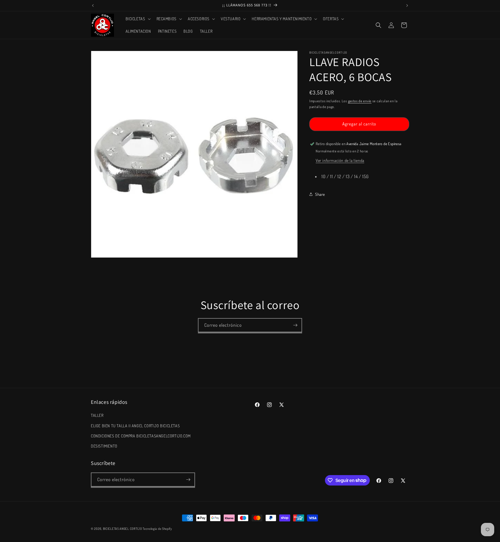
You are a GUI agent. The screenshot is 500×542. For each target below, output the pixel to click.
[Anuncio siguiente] (407, 5)
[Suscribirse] (295, 325)
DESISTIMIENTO (104, 446)
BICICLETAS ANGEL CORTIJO (122, 529)
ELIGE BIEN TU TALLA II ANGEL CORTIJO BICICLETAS (135, 425)
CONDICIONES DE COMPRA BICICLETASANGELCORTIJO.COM (141, 435)
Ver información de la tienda (340, 160)
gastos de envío (360, 101)
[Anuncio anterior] (93, 5)
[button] (137, 19)
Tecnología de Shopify (157, 529)
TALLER (97, 415)
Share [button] (320, 194)
